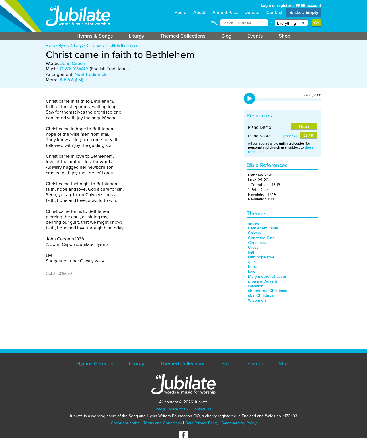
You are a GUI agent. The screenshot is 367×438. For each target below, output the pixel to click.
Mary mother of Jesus (267, 276)
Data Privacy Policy (201, 423)
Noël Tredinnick (90, 74)
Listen (304, 126)
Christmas (257, 243)
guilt (251, 262)
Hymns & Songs (95, 36)
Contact (274, 12)
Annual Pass (225, 12)
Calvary (254, 233)
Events (255, 36)
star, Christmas (261, 296)
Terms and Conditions (162, 423)
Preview (290, 136)
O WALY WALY (74, 68)
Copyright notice (125, 423)
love (251, 271)
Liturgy (136, 36)
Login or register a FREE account (291, 6)
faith (251, 252)
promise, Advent (262, 281)
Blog (226, 36)
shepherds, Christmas (267, 291)
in (271, 23)
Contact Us (201, 409)
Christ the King (261, 238)
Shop (284, 36)
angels (254, 223)
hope (252, 267)
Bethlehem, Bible (263, 228)
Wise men (257, 300)
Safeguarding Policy (239, 423)
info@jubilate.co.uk (172, 409)
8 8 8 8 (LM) (71, 80)
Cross (253, 247)
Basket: (303, 12)
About (199, 12)
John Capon (72, 63)
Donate (252, 12)
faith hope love (261, 257)
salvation (255, 286)
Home (180, 12)
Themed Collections (182, 36)
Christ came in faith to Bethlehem (112, 45)
